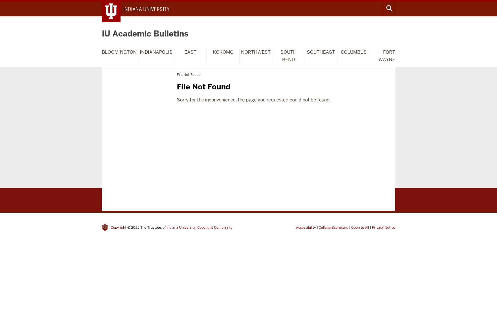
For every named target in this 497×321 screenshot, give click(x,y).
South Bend (288, 56)
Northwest (256, 52)
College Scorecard (333, 227)
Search (389, 8)
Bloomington (119, 52)
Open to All (360, 227)
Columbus (354, 52)
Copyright (119, 227)
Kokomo (223, 52)
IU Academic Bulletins (145, 33)
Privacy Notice (383, 227)
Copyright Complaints (214, 227)
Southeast (321, 52)
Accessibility (306, 227)
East (190, 52)
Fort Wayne (387, 56)
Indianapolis (156, 52)
